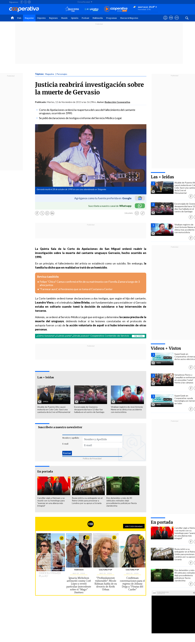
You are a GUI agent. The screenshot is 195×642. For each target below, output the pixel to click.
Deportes (41, 18)
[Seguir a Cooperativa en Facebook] (21, 2)
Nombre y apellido (70, 438)
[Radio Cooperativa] (115, 9)
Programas (111, 18)
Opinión (74, 18)
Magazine (29, 18)
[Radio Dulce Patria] (72, 9)
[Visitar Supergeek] (177, 20)
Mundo (64, 18)
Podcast (85, 18)
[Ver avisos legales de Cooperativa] (165, 20)
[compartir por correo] (137, 213)
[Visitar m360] (171, 20)
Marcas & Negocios (129, 18)
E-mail (65, 444)
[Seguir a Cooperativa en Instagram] (29, 2)
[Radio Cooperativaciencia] (91, 9)
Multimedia (97, 18)
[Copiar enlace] (142, 213)
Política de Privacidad (92, 458)
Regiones (53, 18)
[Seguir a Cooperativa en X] (25, 2)
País (19, 18)
